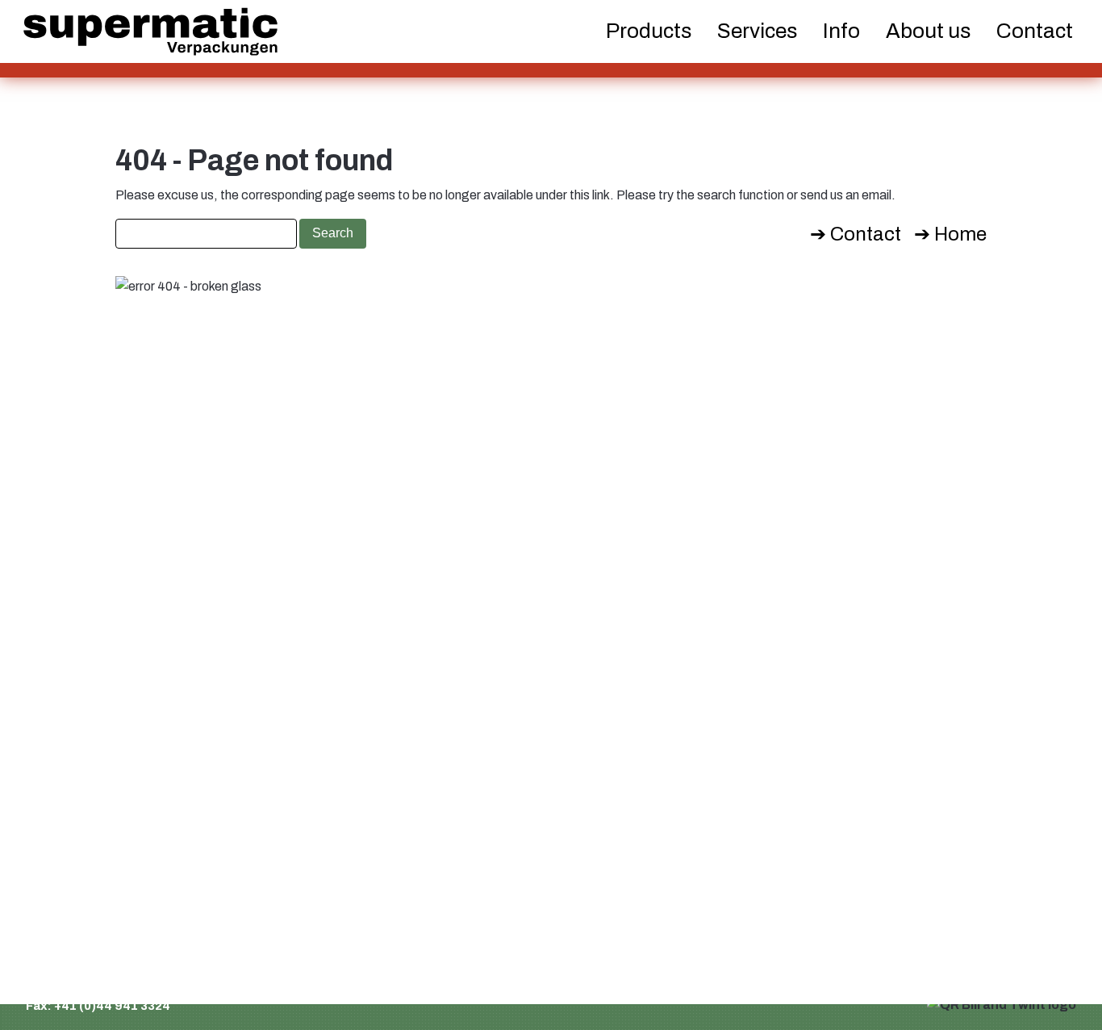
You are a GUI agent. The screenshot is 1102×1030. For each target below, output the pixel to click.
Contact (1034, 30)
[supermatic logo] (150, 32)
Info (841, 30)
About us (928, 30)
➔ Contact (855, 234)
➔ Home (950, 234)
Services (757, 30)
